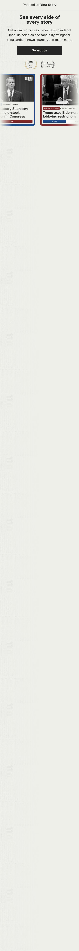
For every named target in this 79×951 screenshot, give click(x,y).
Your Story (48, 5)
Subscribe (39, 50)
